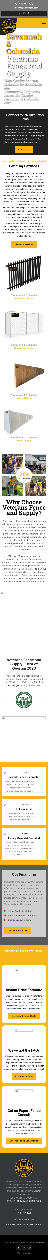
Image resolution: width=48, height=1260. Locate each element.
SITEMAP (11, 1201)
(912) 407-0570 (26, 4)
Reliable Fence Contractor (24, 777)
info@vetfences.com (28, 8)
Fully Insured (24, 809)
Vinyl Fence (24, 440)
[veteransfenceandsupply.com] (9, 26)
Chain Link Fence (24, 348)
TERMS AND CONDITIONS (29, 1201)
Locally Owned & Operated (24, 838)
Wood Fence (24, 398)
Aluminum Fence (24, 298)
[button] (6, 699)
